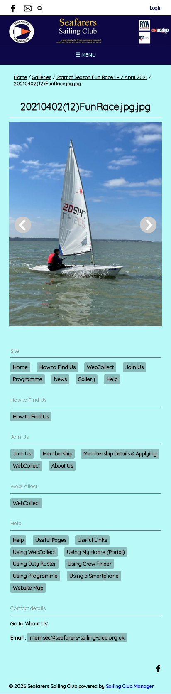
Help (112, 379)
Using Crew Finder (90, 563)
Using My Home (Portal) (96, 552)
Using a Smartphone (94, 575)
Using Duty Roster (34, 563)
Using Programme (35, 575)
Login (156, 8)
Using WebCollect (34, 552)
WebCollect (100, 367)
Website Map (28, 587)
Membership (57, 453)
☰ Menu (86, 55)
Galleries (41, 77)
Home (20, 77)
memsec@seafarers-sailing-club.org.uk (77, 637)
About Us (62, 465)
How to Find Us (57, 367)
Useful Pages (50, 539)
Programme (27, 379)
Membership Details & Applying (120, 453)
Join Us (134, 367)
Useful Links (92, 539)
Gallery (86, 379)
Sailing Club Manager (130, 686)
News (60, 379)
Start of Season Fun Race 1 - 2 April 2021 (101, 77)
